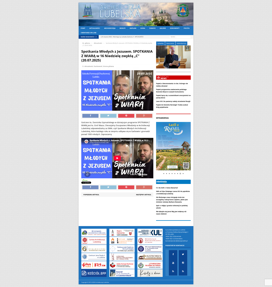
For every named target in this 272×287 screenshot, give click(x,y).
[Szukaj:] (180, 37)
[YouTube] (173, 263)
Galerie (163, 28)
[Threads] (183, 271)
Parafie (152, 28)
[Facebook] (173, 254)
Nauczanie (170, 43)
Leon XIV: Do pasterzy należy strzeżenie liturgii (173, 101)
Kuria (142, 28)
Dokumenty (175, 28)
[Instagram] (183, 263)
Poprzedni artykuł (91, 195)
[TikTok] (173, 271)
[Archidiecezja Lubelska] (136, 14)
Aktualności (94, 28)
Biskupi (123, 28)
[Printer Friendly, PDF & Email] (84, 180)
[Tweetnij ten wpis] (108, 116)
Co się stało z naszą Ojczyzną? (167, 188)
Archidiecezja (109, 28)
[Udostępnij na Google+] (144, 116)
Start (83, 28)
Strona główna (108, 66)
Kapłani (133, 28)
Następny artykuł (143, 195)
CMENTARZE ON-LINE (88, 33)
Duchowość (98, 66)
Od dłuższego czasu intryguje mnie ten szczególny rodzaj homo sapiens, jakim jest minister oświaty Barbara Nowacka (172, 199)
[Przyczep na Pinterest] (126, 116)
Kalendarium (181, 43)
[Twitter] (183, 254)
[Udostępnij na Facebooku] (90, 116)
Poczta (187, 28)
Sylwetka (160, 43)
